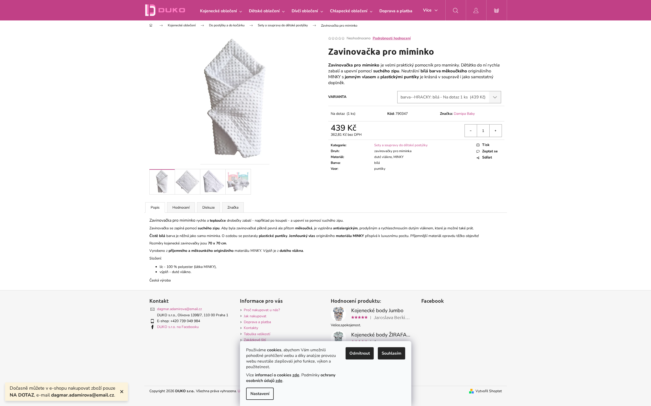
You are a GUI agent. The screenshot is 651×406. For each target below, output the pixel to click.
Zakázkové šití (255, 339)
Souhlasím (391, 353)
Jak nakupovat (255, 316)
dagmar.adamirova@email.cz (179, 309)
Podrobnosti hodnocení (392, 38)
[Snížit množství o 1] (471, 131)
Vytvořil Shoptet (489, 391)
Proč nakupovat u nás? (262, 310)
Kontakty (251, 327)
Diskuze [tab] (208, 207)
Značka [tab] (232, 207)
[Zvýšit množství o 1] (495, 131)
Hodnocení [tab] (181, 207)
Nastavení (259, 394)
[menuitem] (219, 11)
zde (295, 375)
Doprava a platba (257, 322)
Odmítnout (359, 353)
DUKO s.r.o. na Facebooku (178, 326)
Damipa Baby (464, 113)
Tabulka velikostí (257, 334)
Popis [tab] (155, 207)
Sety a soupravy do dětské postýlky (401, 145)
